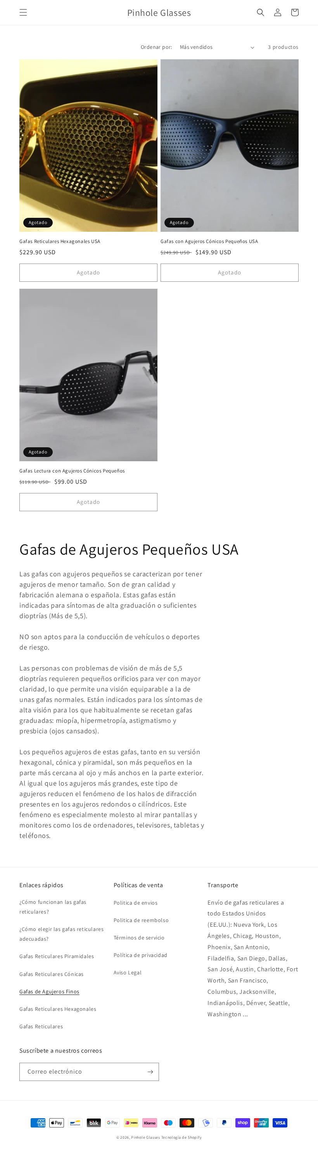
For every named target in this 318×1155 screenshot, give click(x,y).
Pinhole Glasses (145, 1137)
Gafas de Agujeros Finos (49, 991)
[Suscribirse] (150, 1072)
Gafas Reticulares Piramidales (56, 956)
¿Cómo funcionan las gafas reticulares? (52, 906)
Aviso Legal (128, 972)
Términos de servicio (139, 937)
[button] (23, 12)
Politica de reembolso (141, 920)
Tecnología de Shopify (181, 1137)
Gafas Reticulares (41, 1026)
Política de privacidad (141, 955)
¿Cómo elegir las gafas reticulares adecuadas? (61, 934)
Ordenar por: (156, 46)
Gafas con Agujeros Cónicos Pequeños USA (209, 241)
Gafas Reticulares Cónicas (51, 974)
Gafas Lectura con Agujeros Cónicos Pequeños (72, 471)
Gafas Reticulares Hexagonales (57, 1008)
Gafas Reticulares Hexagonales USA (59, 241)
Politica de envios (136, 902)
